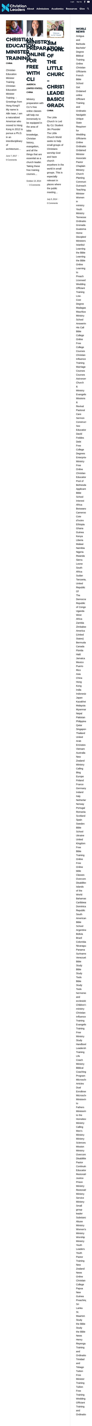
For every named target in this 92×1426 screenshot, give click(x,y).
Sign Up (79, 2)
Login (72, 2)
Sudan (79, 575)
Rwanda (80, 556)
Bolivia (79, 934)
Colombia (81, 942)
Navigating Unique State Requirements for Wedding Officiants (83, 126)
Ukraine (80, 835)
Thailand (80, 733)
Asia (78, 674)
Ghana (79, 528)
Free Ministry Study (80, 1036)
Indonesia (81, 693)
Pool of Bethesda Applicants (81, 485)
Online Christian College (80, 1280)
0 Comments (11, 160)
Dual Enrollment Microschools (83, 1091)
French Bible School (79, 79)
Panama (80, 949)
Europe (80, 776)
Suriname (81, 953)
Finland (80, 780)
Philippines (81, 721)
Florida (79, 650)
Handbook (81, 1044)
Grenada (80, 225)
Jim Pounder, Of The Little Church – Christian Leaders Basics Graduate (61, 74)
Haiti (78, 654)
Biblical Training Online (80, 59)
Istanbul (80, 244)
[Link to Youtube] (88, 2)
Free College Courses (80, 347)
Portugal (80, 808)
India (78, 689)
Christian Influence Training (81, 359)
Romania (81, 812)
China (9, 63)
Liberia (79, 540)
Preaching (81, 1300)
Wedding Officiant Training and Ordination (81, 1406)
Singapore (81, 729)
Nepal (79, 713)
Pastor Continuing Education (81, 1166)
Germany (81, 788)
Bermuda (81, 642)
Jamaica (80, 658)
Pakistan (80, 717)
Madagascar (82, 307)
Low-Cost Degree (80, 300)
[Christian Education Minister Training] (14, 27)
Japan (79, 697)
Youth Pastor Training (80, 1257)
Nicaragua (81, 945)
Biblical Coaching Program (81, 1072)
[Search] (88, 9)
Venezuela (81, 957)
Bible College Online (80, 335)
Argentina (81, 930)
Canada (80, 646)
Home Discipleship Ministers (82, 237)
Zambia (80, 623)
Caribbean (81, 902)
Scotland (80, 815)
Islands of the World (80, 890)
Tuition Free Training (80, 1391)
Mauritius (81, 311)
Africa (79, 504)
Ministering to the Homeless (82, 1115)
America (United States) (80, 634)
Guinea (80, 532)
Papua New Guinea (80, 1292)
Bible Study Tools (79, 973)
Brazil (79, 938)
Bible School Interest (80, 497)
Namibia (80, 548)
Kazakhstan (82, 701)
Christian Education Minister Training (20, 49)
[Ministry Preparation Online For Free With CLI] (34, 28)
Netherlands (82, 800)
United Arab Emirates (81, 741)
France (79, 784)
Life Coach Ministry (80, 1060)
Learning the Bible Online (80, 260)
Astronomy (82, 378)
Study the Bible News (80, 1331)
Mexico (80, 662)
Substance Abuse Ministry (81, 1221)
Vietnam (80, 749)
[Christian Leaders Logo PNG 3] (14, 9)
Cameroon (81, 512)
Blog (78, 772)
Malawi (79, 544)
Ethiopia (80, 524)
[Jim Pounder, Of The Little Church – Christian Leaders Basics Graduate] (55, 29)
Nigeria (79, 552)
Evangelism (82, 394)
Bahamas (81, 898)
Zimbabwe (81, 626)
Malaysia (80, 705)
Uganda (80, 611)
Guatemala (82, 229)
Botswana (81, 508)
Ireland (79, 792)
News (79, 1272)
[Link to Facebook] (84, 2)
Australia (80, 752)
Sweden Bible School (80, 827)
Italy (78, 796)
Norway (80, 804)
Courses (80, 374)
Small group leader (79, 1209)
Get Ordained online (81, 91)
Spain (79, 819)
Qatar (79, 725)
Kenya (79, 536)
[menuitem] (72, 1)
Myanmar (81, 709)
